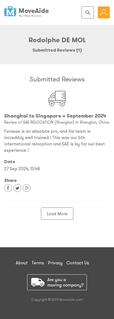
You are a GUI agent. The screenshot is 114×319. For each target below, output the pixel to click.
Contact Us (77, 262)
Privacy (55, 262)
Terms (38, 262)
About (22, 262)
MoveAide (34, 11)
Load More (57, 213)
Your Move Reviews (30, 15)
